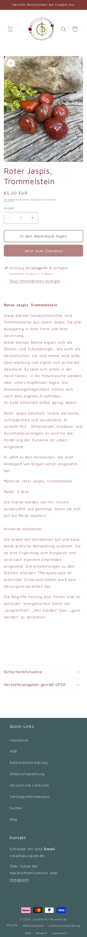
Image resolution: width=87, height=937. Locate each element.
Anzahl (9, 208)
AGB (13, 751)
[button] (10, 29)
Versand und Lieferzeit (29, 785)
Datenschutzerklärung (29, 762)
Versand (9, 199)
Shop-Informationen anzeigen (34, 281)
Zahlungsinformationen (30, 796)
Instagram (19, 879)
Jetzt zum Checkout (43, 251)
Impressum (19, 740)
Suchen (16, 808)
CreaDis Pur (41, 919)
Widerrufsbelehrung (27, 774)
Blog (13, 819)
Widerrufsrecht (33, 925)
